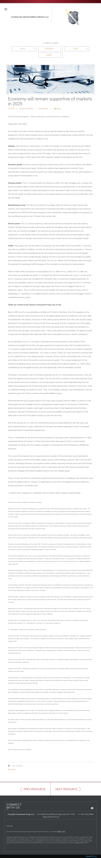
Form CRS (9, 826)
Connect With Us (13, 806)
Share (58, 109)
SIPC (63, 831)
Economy (12, 769)
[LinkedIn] (58, 119)
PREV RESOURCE (34, 789)
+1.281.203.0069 (86, 814)
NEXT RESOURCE (66, 789)
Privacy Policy (79, 842)
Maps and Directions (51, 817)
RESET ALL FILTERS (51, 43)
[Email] (58, 122)
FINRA (59, 831)
